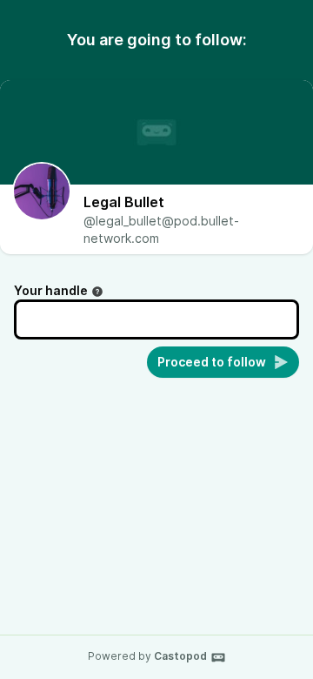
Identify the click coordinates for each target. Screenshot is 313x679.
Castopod (180, 655)
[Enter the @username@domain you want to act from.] (97, 292)
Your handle (51, 290)
